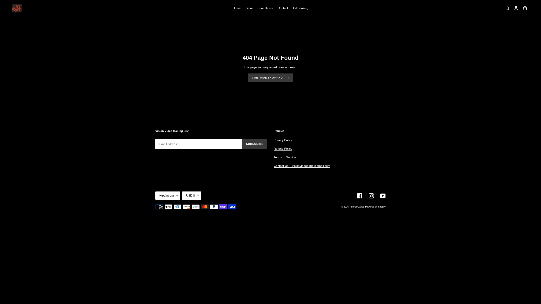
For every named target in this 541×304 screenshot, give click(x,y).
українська (166, 195)
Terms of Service (285, 157)
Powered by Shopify (375, 206)
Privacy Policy (283, 140)
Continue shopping (267, 77)
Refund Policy (283, 148)
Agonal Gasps (357, 206)
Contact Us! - (283, 165)
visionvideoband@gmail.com (311, 165)
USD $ (190, 195)
